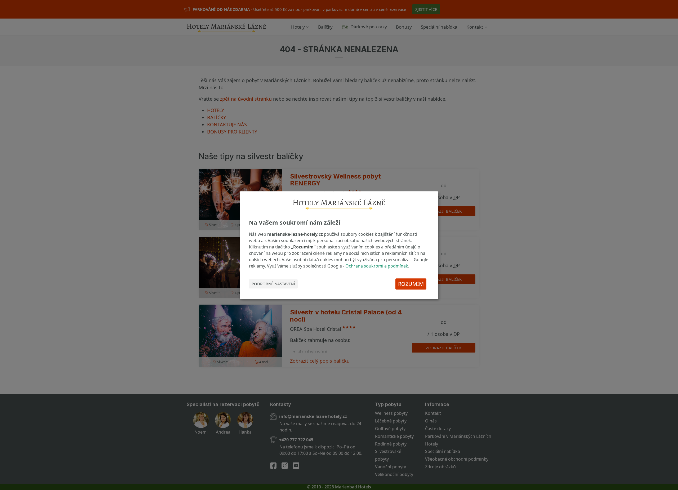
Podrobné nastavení (273, 284)
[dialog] (339, 245)
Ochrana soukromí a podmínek (376, 266)
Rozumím (411, 283)
